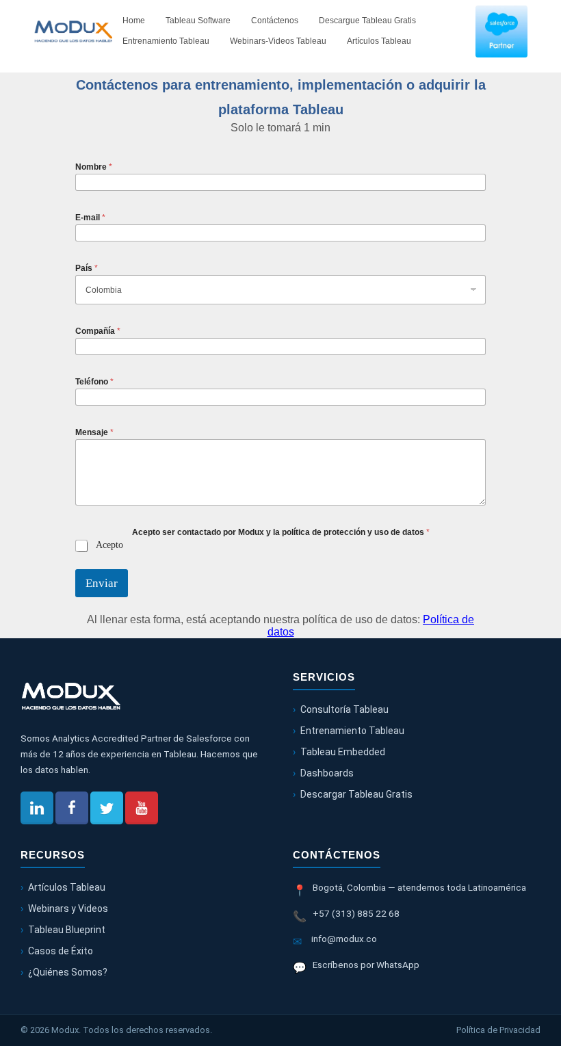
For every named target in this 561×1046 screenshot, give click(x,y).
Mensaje (94, 432)
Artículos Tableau (379, 41)
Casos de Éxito (60, 950)
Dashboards (327, 773)
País (86, 268)
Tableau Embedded (342, 751)
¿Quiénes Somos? (67, 972)
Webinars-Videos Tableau (278, 41)
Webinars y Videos (68, 908)
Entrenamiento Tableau (165, 41)
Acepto (109, 545)
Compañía (97, 331)
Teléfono (94, 382)
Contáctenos (274, 20)
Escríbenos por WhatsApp (366, 964)
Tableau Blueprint (66, 929)
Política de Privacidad (498, 1030)
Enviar (102, 583)
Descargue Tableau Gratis (367, 20)
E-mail (90, 217)
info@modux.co (344, 938)
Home (133, 20)
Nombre (93, 167)
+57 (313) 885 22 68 (356, 913)
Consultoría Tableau (344, 709)
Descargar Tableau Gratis (356, 794)
